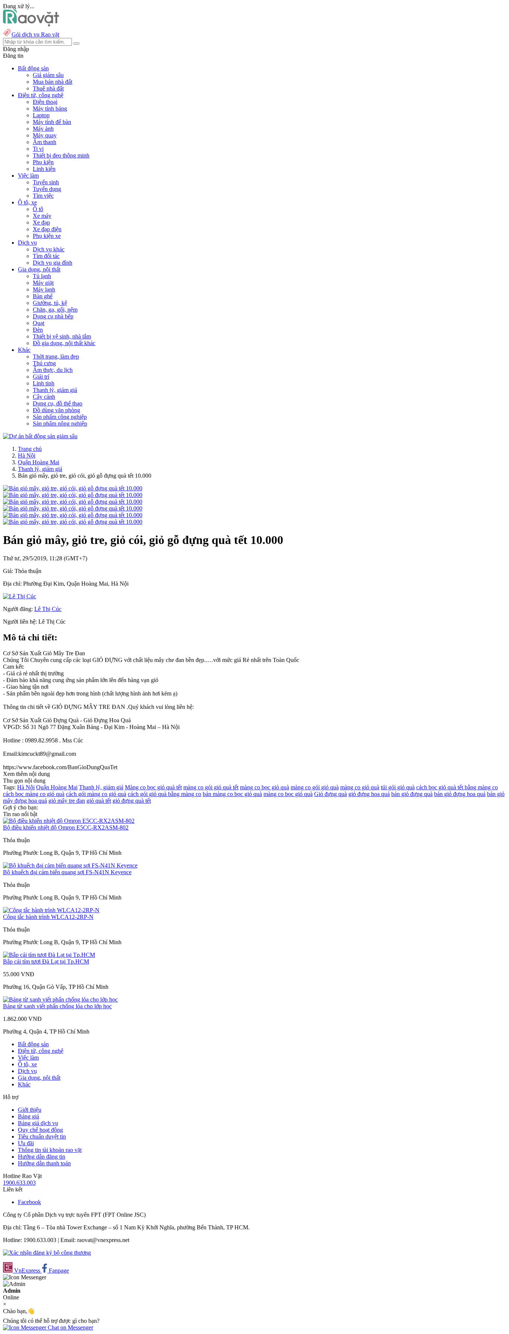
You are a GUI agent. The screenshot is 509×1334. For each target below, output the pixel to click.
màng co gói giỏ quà (315, 787)
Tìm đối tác (46, 256)
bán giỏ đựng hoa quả (460, 794)
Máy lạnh (44, 289)
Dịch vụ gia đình (52, 263)
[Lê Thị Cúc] (19, 596)
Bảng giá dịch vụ (38, 1123)
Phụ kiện (43, 162)
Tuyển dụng (47, 189)
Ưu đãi (26, 1143)
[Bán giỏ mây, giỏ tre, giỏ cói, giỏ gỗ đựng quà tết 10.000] (72, 488)
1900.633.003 (19, 1182)
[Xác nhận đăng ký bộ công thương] (47, 1252)
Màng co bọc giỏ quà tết (153, 787)
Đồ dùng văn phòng (56, 410)
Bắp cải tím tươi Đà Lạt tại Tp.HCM (46, 961)
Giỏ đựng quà (330, 794)
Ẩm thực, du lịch (53, 370)
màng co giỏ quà (359, 787)
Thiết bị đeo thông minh (61, 155)
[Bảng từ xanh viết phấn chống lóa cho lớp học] (60, 999)
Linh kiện (44, 169)
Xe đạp (41, 222)
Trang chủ (30, 449)
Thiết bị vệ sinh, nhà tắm (62, 336)
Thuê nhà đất (48, 88)
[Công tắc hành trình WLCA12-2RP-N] (51, 910)
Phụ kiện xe (47, 236)
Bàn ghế (43, 296)
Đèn (38, 330)
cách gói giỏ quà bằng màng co (164, 794)
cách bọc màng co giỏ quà (33, 794)
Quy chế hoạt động (40, 1130)
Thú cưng (44, 363)
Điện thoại (45, 102)
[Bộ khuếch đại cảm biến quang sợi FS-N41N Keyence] (70, 865)
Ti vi (38, 149)
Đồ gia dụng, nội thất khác (64, 343)
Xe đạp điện (47, 229)
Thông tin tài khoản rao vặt (50, 1150)
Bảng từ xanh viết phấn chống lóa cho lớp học (57, 1006)
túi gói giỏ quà (398, 787)
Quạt (38, 323)
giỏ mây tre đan (66, 800)
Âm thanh (44, 142)
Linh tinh (43, 383)
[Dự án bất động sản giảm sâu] (40, 436)
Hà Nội (26, 455)
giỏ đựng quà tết (132, 800)
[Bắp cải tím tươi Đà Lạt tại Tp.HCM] (49, 955)
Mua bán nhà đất (52, 82)
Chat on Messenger (69, 1327)
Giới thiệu (29, 1110)
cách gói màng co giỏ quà (96, 794)
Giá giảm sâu (48, 75)
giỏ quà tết (98, 800)
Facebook (29, 1202)
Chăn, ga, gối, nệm (55, 309)
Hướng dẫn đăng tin (41, 1156)
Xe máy (42, 216)
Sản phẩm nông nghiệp (60, 423)
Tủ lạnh (42, 276)
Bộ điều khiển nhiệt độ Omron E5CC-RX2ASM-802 (66, 827)
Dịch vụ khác (48, 249)
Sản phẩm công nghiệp (60, 417)
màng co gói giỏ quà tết (210, 787)
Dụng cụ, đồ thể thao (57, 403)
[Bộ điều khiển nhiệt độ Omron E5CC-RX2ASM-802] (69, 821)
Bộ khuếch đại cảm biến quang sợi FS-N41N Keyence (67, 872)
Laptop (41, 115)
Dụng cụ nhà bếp (53, 316)
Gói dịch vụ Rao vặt (35, 34)
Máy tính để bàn (52, 122)
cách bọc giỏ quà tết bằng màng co (457, 787)
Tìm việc (43, 195)
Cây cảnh (44, 397)
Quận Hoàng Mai (38, 462)
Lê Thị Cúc (47, 609)
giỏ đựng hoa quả (369, 794)
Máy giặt (43, 283)
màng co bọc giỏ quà (264, 787)
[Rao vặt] (31, 24)
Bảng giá (28, 1116)
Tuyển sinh (46, 182)
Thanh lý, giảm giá (55, 390)
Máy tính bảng (50, 108)
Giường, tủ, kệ (50, 303)
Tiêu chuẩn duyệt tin (42, 1136)
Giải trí (41, 376)
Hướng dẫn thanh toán (44, 1163)
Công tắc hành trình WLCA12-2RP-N (48, 917)
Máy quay (45, 135)
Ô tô (38, 209)
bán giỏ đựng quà (412, 794)
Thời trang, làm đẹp (56, 356)
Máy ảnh (43, 128)
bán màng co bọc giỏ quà (232, 794)
